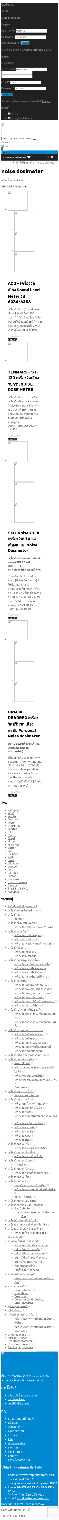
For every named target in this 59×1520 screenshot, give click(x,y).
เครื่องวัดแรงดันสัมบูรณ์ (27, 935)
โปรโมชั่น (13, 1435)
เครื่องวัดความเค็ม (18, 1177)
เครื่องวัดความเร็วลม (20, 1160)
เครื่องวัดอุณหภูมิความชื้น (23, 960)
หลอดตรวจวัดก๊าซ (24, 1265)
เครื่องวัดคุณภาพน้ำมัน (21, 1091)
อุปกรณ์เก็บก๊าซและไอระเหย (30, 1257)
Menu (5, 152)
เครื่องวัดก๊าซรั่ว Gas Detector (25, 1204)
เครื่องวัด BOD (22, 1139)
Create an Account (36, 50)
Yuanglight (14, 810)
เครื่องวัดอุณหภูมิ (18, 980)
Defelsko (13, 879)
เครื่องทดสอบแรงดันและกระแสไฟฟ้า (35, 1079)
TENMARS (14, 825)
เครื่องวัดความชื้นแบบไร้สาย (30, 976)
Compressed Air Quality (28, 1299)
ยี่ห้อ (10, 1439)
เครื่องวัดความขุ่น (24, 1127)
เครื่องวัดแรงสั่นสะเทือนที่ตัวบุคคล (33, 927)
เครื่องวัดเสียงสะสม (25, 951)
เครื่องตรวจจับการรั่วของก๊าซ (24, 1228)
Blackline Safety (18, 888)
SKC (10, 832)
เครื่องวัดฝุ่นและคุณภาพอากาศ (25, 1030)
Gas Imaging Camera (20, 1347)
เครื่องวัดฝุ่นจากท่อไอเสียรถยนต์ (32, 1046)
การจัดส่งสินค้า (16, 1399)
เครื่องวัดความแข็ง (18, 1144)
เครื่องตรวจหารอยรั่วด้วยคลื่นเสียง (27, 1224)
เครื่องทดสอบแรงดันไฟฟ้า (29, 1075)
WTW (11, 813)
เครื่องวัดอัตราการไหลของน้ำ (25, 1009)
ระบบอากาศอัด (16, 1286)
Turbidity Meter (17, 1337)
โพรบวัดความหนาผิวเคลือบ (30, 1185)
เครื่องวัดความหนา (19, 1181)
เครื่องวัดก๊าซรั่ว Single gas (30, 1232)
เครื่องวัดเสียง (15, 274)
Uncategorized (17, 1334)
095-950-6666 (21, 142)
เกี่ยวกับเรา (14, 1426)
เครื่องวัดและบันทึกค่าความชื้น (32, 964)
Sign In (5, 17)
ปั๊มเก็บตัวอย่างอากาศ (26, 1270)
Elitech (12, 876)
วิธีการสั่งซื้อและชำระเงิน (22, 1395)
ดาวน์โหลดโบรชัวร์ (19, 1460)
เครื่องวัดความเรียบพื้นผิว (22, 1152)
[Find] (34, 139)
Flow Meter (21, 1293)
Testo (11, 822)
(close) (5, 56)
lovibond (13, 854)
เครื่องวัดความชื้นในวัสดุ (28, 972)
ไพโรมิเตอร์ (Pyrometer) (22, 906)
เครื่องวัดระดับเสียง (25, 956)
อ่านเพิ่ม (12, 339)
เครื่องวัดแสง (15, 914)
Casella (12, 885)
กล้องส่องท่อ (15, 1310)
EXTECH (13, 872)
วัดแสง (18, 918)
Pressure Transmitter (21, 1344)
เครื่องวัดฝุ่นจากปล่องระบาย (30, 1042)
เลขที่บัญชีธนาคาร (18, 1403)
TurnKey (13, 819)
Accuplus (13, 891)
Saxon (12, 835)
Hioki (11, 860)
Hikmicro (13, 863)
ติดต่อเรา (13, 1455)
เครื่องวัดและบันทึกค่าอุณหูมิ (30, 984)
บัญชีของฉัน (8, 4)
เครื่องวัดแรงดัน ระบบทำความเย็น (33, 943)
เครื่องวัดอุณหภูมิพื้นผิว (27, 1005)
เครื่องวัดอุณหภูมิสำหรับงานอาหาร (34, 1001)
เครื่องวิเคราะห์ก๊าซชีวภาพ (23, 910)
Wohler (12, 816)
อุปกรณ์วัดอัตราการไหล (28, 1261)
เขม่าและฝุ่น (15, 1237)
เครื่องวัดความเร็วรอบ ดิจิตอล (31, 1172)
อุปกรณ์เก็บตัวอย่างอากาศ (23, 1241)
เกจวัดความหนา (23, 1196)
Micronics (14, 844)
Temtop (12, 829)
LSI (10, 851)
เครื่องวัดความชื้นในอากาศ (30, 968)
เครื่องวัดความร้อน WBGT (23, 1200)
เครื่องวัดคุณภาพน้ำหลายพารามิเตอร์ (35, 1116)
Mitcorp (12, 841)
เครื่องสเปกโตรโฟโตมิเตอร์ (30, 1103)
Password (7, 36)
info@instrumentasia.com (33, 1498)
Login (46, 101)
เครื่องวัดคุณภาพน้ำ (19, 1099)
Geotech (13, 866)
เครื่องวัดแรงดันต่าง (25, 939)
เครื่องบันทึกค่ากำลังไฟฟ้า (23, 1220)
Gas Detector (22, 1208)
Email (5, 82)
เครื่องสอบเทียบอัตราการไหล (31, 1245)
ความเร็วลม (21, 1164)
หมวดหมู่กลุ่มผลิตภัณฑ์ (21, 1418)
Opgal (11, 838)
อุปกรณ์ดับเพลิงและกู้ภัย (21, 1274)
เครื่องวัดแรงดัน (17, 931)
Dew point (20, 1296)
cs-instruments (17, 882)
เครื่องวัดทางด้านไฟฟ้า (21, 1059)
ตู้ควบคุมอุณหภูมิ (18, 1306)
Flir (10, 869)
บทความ (13, 1447)
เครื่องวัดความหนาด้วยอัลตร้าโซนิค (35, 1189)
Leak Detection (23, 1290)
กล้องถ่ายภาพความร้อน (21, 1314)
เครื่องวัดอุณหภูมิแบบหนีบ (29, 997)
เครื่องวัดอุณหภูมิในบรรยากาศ (31, 989)
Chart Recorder (23, 1302)
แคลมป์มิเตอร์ (22, 1063)
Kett (10, 857)
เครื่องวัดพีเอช (22, 1111)
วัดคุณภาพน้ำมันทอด (26, 1095)
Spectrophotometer (20, 1341)
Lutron (12, 847)
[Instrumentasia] (17, 135)
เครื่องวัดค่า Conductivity (29, 1123)
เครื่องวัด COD (22, 1135)
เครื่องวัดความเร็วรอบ (20, 1168)
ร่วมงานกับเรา (16, 1451)
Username (8, 30)
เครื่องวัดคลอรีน (23, 1131)
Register (16, 17)
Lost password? (11, 42)
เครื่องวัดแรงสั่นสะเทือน (21, 923)
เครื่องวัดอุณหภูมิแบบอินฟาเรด (32, 993)
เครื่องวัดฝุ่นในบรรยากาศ (28, 1038)
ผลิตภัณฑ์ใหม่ (16, 1431)
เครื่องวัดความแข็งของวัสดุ (29, 1148)
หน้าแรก (6, 162)
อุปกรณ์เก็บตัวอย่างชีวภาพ (29, 1253)
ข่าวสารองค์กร (16, 1443)
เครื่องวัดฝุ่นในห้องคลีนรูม (29, 1034)
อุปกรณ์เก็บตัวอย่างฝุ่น (27, 1249)
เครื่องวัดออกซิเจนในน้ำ (28, 1107)
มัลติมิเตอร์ (20, 1087)
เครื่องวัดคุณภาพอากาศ (28, 1051)
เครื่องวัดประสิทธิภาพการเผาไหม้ (27, 1055)
